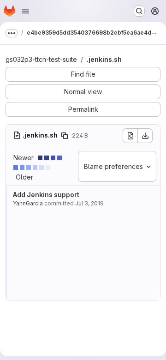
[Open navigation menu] (25, 11)
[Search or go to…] (139, 11)
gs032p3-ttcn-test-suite (41, 59)
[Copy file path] (64, 135)
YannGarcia (28, 203)
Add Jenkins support (46, 194)
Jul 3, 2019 (89, 203)
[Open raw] (130, 135)
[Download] (145, 135)
